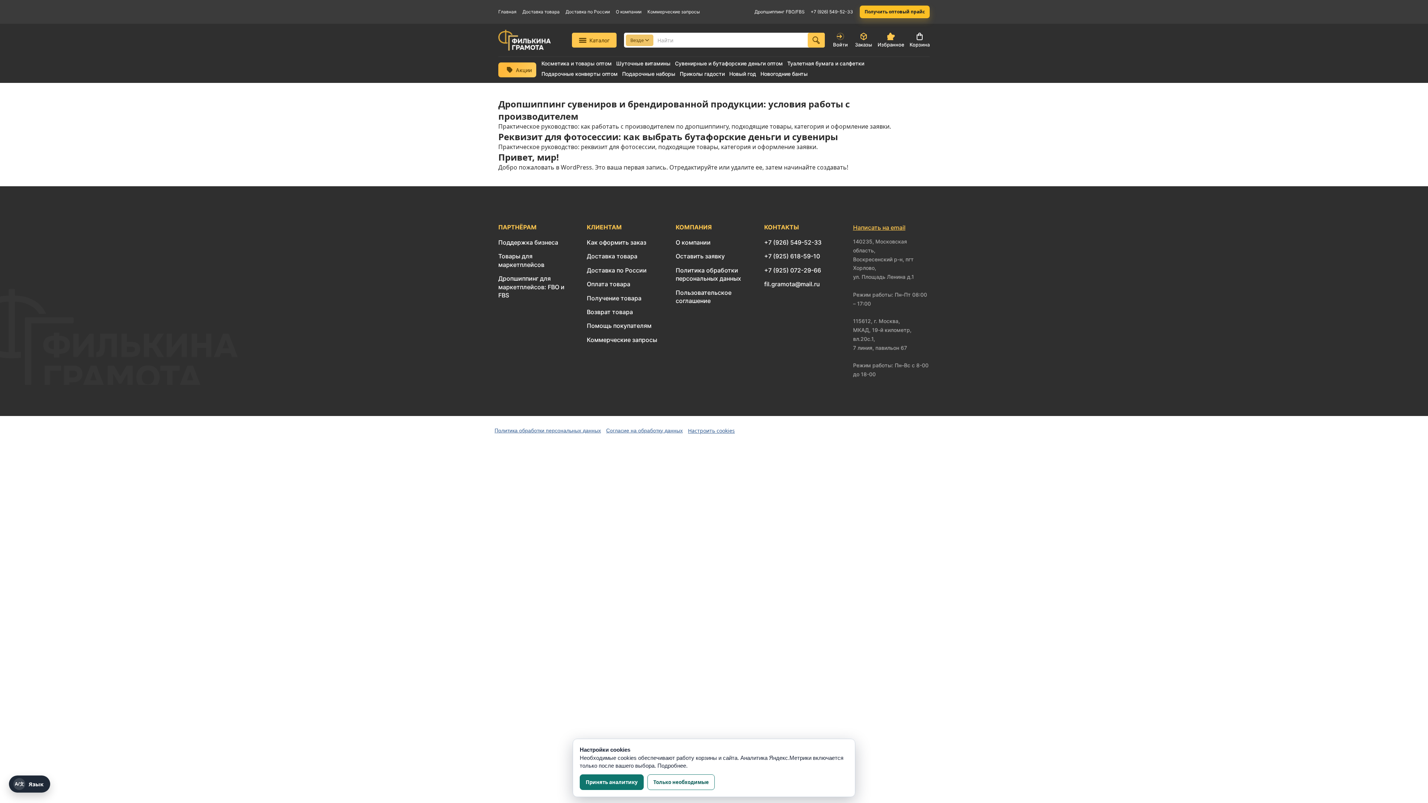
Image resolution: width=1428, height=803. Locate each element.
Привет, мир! (528, 157)
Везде (637, 40)
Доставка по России (588, 11)
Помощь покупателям (619, 325)
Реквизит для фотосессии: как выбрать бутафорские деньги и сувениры (668, 136)
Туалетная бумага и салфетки (825, 64)
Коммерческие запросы (673, 11)
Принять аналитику (612, 782)
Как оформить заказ (616, 242)
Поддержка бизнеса (528, 242)
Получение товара (614, 298)
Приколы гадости (702, 74)
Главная (507, 11)
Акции (524, 70)
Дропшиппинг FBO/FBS (780, 11)
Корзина (920, 45)
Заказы (863, 45)
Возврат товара (610, 312)
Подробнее (671, 765)
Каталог (599, 40)
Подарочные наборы (648, 74)
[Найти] (816, 40)
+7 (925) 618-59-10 (792, 256)
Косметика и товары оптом (576, 64)
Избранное (891, 45)
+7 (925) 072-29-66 (792, 270)
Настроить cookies (711, 430)
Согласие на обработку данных (644, 430)
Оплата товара (608, 284)
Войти (840, 45)
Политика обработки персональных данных (548, 430)
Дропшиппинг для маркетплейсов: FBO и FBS (531, 287)
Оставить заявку (700, 256)
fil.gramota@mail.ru (792, 284)
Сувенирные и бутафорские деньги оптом (729, 64)
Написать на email (879, 227)
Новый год (742, 74)
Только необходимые (681, 782)
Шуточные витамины (643, 64)
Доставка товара (541, 11)
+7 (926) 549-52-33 (832, 11)
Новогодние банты (784, 74)
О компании (628, 11)
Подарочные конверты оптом (579, 74)
